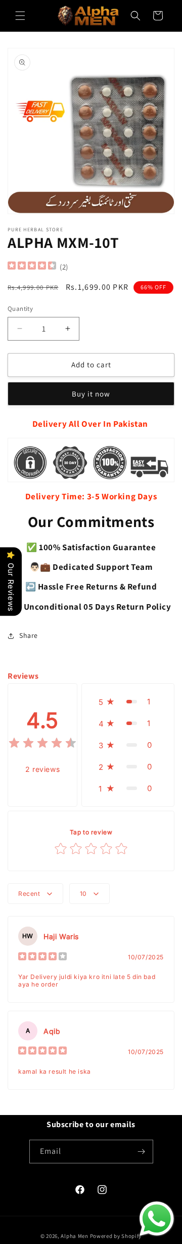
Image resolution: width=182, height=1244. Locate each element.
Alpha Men (74, 1235)
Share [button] (28, 635)
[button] (20, 16)
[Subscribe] (141, 1151)
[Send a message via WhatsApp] (156, 1219)
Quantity (20, 308)
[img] (32, 266)
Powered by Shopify (116, 1235)
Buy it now (91, 394)
